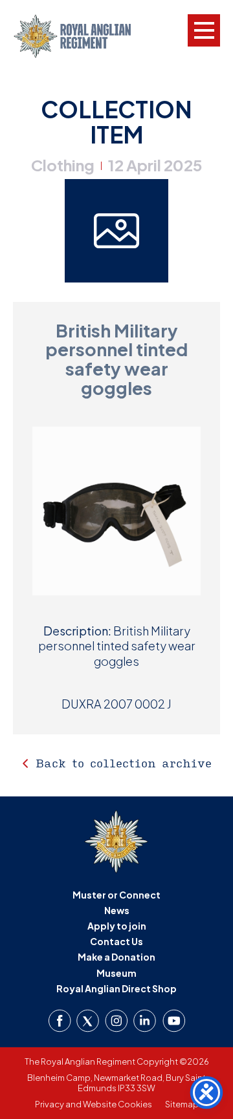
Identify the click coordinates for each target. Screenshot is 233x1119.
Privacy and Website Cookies (93, 1104)
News (116, 910)
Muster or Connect (116, 895)
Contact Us (116, 941)
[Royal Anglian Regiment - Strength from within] (82, 36)
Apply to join (116, 926)
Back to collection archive (124, 763)
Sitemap (182, 1104)
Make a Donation (116, 957)
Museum (116, 973)
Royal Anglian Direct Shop (116, 988)
